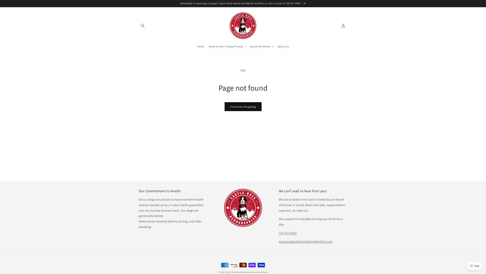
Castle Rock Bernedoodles (237, 272)
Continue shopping (243, 106)
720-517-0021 (288, 233)
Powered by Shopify (259, 272)
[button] (143, 26)
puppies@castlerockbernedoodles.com (306, 242)
